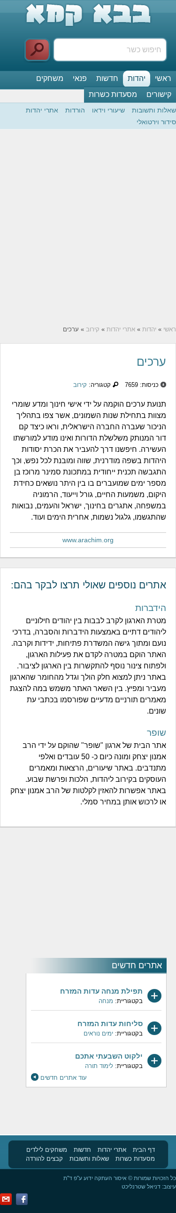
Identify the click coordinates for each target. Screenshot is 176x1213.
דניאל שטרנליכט (141, 1186)
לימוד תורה (99, 1065)
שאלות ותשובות (154, 110)
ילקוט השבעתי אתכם (109, 1056)
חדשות (107, 78)
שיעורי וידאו (108, 110)
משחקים (49, 78)
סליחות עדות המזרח (110, 1024)
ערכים (151, 361)
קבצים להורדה (44, 1158)
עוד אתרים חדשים (63, 1077)
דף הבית (144, 1149)
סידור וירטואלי (156, 122)
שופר (156, 733)
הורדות (75, 110)
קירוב (92, 329)
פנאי (80, 78)
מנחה (106, 1000)
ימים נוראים (98, 1033)
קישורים (158, 94)
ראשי (163, 78)
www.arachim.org (88, 540)
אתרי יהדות (42, 110)
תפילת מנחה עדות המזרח (101, 991)
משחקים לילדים (46, 1149)
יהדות (136, 78)
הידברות (150, 608)
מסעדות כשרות (113, 94)
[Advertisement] (88, 227)
